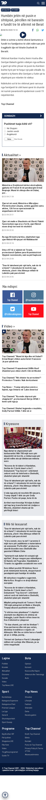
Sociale (5, 678)
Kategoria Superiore (10, 701)
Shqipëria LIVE (7, 741)
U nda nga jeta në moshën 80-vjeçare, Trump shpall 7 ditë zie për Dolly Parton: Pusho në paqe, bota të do (22, 495)
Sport (5, 691)
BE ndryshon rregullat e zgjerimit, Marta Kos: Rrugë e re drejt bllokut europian (20, 580)
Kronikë (5, 667)
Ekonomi (5, 674)
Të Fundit (15, 10)
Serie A (5, 715)
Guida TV (5, 756)
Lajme (6, 658)
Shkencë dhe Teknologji (34, 674)
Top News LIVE (8, 685)
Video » (9, 326)
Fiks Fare (5, 745)
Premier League (8, 708)
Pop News (31, 691)
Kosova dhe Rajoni (32, 671)
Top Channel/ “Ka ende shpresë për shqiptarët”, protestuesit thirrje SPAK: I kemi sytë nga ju (21, 399)
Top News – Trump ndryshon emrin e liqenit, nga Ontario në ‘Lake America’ (20, 388)
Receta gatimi (30, 715)
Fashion (28, 704)
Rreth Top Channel (32, 734)
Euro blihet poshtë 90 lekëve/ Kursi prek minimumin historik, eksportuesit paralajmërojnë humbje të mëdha (22, 571)
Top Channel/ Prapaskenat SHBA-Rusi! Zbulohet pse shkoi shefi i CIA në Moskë (21, 369)
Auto (27, 678)
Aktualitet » (12, 155)
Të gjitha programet (10, 752)
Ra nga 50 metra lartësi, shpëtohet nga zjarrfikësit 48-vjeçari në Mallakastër (21, 240)
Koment (28, 667)
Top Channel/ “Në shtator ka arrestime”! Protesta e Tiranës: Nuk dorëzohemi (21, 379)
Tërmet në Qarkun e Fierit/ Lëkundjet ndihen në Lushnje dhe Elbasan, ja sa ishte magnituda (22, 642)
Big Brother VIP (8, 734)
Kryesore (12, 424)
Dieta (27, 711)
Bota (28, 658)
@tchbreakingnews (12, 314)
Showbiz (28, 697)
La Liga (5, 711)
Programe (8, 728)
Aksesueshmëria (32, 755)
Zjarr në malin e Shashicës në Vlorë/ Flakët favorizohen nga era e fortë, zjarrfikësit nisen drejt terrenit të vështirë (23, 225)
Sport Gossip (7, 722)
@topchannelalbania (34, 300)
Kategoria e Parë (8, 704)
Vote (9, 139)
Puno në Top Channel (33, 745)
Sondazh (9, 115)
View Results (18, 139)
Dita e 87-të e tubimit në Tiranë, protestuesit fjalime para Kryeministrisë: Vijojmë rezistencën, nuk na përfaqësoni (21, 254)
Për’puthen (6, 738)
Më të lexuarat (16, 524)
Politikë (5, 664)
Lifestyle (28, 701)
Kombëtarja (6, 697)
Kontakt (28, 741)
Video (4, 682)
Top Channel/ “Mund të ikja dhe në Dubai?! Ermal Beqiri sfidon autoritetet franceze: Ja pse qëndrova (22, 359)
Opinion (28, 664)
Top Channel (12, 300)
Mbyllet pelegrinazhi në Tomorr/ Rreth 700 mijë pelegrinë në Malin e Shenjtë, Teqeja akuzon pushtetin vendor (22, 605)
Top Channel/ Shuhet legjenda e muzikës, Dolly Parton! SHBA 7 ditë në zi (22, 409)
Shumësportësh (8, 719)
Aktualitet (6, 10)
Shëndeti (28, 708)
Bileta (27, 738)
